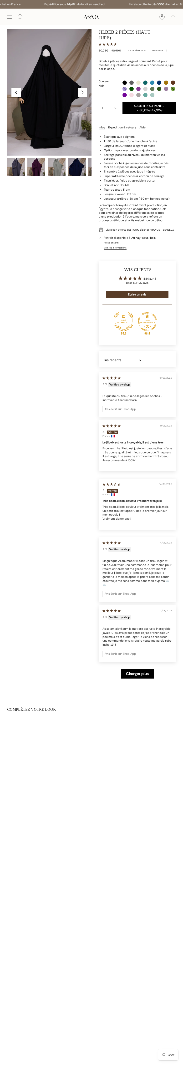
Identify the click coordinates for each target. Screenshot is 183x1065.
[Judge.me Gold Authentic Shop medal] (123, 321)
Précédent (16, 92)
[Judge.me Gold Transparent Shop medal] (147, 321)
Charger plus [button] (137, 673)
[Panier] (173, 16)
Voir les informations (115, 247)
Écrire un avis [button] (137, 294)
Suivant (82, 92)
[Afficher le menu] (9, 16)
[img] (111, 378)
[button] (108, 44)
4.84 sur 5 (149, 279)
